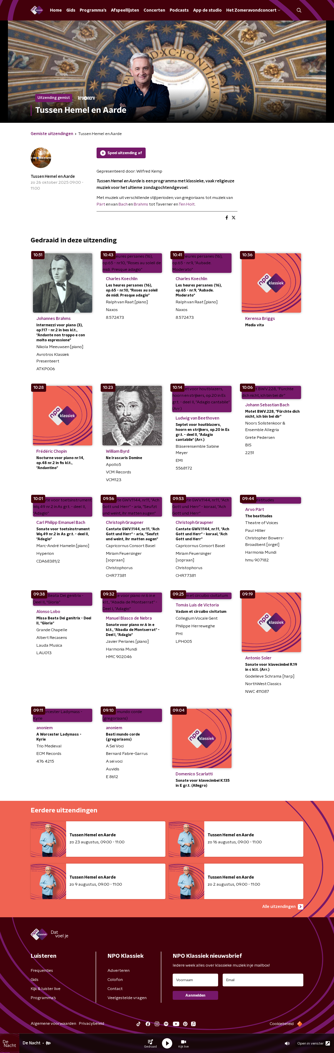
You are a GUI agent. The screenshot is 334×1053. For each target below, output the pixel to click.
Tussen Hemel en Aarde (53, 177)
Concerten (154, 10)
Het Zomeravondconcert (251, 10)
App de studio (207, 10)
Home (56, 10)
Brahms (141, 204)
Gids (70, 10)
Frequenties (42, 971)
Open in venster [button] (310, 1043)
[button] (150, 1043)
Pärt (101, 204)
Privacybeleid (91, 1024)
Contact (115, 989)
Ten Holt (187, 204)
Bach (122, 204)
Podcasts (179, 10)
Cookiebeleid (282, 1024)
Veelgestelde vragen (127, 998)
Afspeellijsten (125, 10)
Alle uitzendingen (279, 907)
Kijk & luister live (45, 989)
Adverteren (118, 971)
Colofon (115, 980)
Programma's (93, 10)
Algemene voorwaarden (53, 1024)
